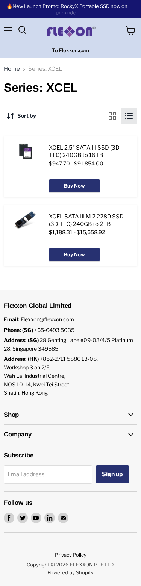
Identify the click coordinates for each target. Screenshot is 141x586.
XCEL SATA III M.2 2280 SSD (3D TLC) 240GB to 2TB (86, 220)
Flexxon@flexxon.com (47, 319)
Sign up (112, 474)
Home (12, 69)
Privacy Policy (70, 555)
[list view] (129, 116)
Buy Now (74, 186)
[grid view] (112, 116)
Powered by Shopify (70, 572)
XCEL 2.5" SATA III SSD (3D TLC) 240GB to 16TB (84, 151)
